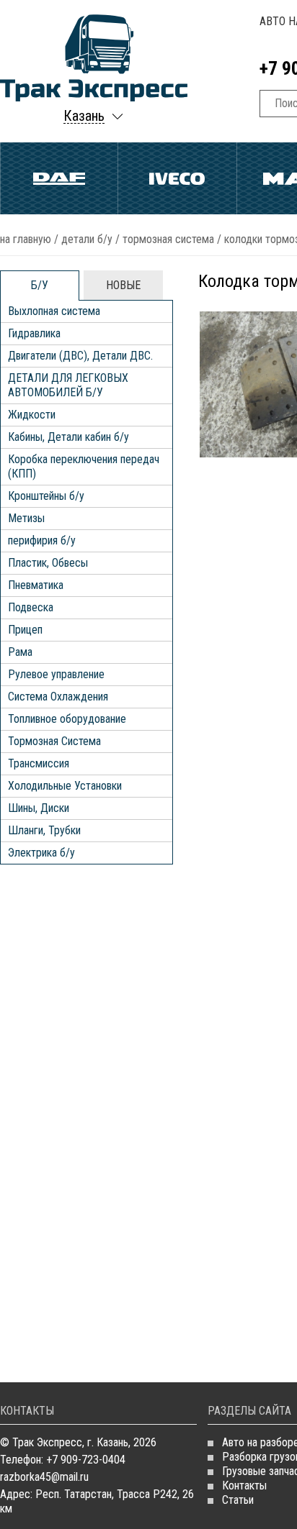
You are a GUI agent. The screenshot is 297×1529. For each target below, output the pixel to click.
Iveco (177, 178)
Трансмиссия (38, 763)
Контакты (244, 1485)
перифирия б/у (42, 540)
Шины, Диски (38, 808)
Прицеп (25, 629)
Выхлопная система (54, 311)
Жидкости (32, 414)
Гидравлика (34, 333)
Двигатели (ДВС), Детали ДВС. (80, 355)
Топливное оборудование (67, 719)
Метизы (26, 518)
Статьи (238, 1500)
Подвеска (30, 607)
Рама (20, 652)
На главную (25, 239)
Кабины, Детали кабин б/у (68, 437)
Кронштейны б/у (46, 496)
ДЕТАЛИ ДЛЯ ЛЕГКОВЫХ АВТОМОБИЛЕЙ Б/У (68, 385)
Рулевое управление (56, 674)
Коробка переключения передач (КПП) (83, 466)
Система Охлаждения (58, 696)
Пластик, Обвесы (48, 563)
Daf (59, 178)
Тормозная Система (168, 239)
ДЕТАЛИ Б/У (86, 239)
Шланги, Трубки (44, 830)
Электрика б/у (41, 852)
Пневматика (35, 585)
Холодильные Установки (65, 786)
